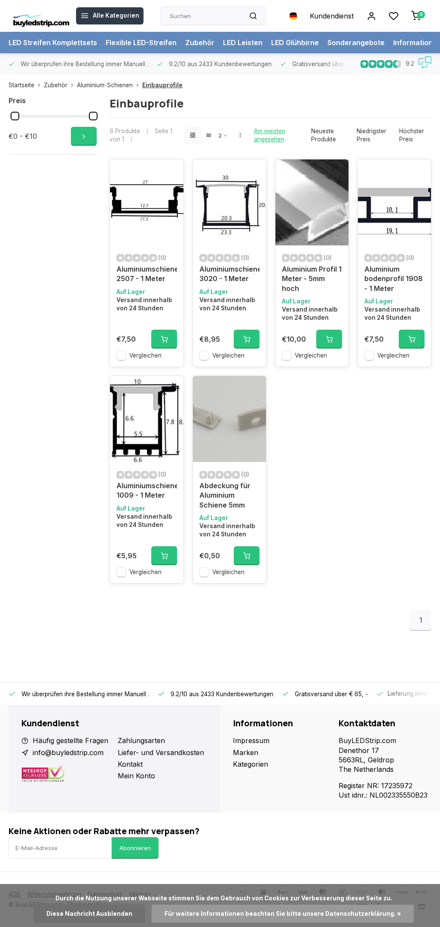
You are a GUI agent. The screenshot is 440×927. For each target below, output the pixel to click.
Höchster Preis (411, 135)
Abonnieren (135, 847)
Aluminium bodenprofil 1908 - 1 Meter (393, 279)
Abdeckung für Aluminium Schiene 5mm (225, 495)
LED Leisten (243, 42)
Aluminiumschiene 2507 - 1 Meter (146, 274)
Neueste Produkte (323, 135)
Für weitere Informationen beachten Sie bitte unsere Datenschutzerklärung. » (283, 913)
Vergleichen (145, 355)
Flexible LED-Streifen (141, 42)
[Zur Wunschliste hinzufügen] (170, 172)
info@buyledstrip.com (68, 752)
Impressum (251, 740)
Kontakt (130, 764)
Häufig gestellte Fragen (70, 740)
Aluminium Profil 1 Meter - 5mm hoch (312, 279)
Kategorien (250, 764)
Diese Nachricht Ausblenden (89, 913)
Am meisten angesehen (269, 135)
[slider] (15, 116)
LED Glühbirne (295, 42)
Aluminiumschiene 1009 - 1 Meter (146, 490)
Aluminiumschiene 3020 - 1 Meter (229, 274)
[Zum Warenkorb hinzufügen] (164, 339)
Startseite (21, 85)
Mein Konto (136, 775)
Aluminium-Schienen (105, 85)
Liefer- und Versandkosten (161, 752)
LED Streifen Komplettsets (53, 42)
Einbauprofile (162, 85)
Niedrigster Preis (371, 135)
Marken (245, 752)
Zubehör (199, 42)
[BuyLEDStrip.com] (41, 16)
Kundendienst (332, 16)
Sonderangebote (356, 42)
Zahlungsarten (141, 740)
